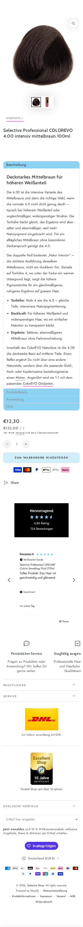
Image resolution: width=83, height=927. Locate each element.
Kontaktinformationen (24, 896)
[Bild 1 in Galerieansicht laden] (36, 102)
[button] (41, 164)
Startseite (13, 118)
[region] (41, 580)
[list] (41, 657)
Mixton (20, 377)
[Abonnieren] (77, 819)
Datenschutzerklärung (55, 891)
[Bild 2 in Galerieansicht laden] (47, 102)
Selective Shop (35, 885)
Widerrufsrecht (43, 902)
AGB (72, 896)
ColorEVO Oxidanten (38, 383)
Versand (20, 432)
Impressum (46, 896)
